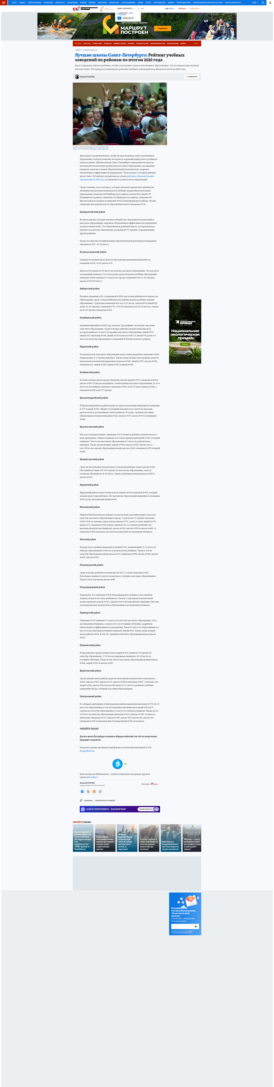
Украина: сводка (119, 43)
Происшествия (184, 2)
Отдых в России (142, 43)
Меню (3, 2)
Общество (60, 2)
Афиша (171, 2)
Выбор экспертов (233, 2)
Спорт (148, 2)
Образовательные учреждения (105, 800)
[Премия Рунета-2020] (105, 8)
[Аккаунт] (270, 2)
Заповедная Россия (157, 43)
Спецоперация (34, 2)
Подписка (194, 8)
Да (119, 18)
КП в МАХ (131, 43)
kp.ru (156, 784)
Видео (22, 2)
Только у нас (97, 43)
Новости (87, 43)
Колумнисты (159, 2)
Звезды (92, 2)
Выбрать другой (128, 18)
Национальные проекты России (208, 2)
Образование (88, 800)
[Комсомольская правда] (85, 8)
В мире (83, 2)
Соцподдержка (128, 2)
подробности (87, 750)
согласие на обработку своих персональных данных (182, 931)
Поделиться (192, 76)
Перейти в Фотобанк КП (99, 149)
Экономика (72, 2)
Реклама (182, 8)
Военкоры (108, 43)
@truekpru (92, 777)
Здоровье (102, 2)
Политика (48, 2)
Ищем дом (114, 2)
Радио (171, 8)
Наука (140, 2)
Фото (14, 2)
